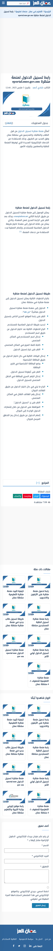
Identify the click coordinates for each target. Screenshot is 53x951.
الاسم (45, 845)
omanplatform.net (21, 216)
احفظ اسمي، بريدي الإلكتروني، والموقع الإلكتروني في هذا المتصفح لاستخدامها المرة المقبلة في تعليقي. (27, 895)
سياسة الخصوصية (26, 939)
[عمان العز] (41, 3)
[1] (20, 231)
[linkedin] (30, 946)
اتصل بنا (39, 939)
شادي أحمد (37, 87)
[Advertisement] (26, 46)
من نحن (48, 939)
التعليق (44, 867)
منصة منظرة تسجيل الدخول (30, 131)
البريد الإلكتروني (40, 856)
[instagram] (24, 946)
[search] (27, 3)
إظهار (9, 123)
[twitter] (19, 946)
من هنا (27, 312)
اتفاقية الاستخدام (9, 939)
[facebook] (13, 946)
